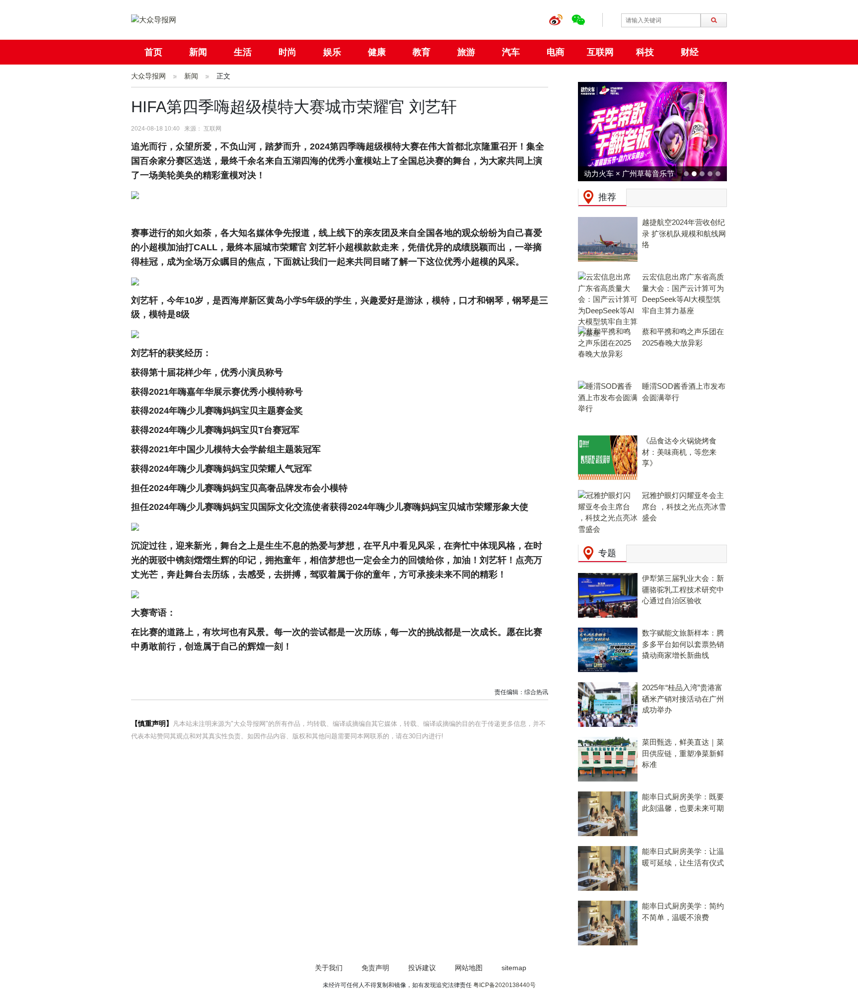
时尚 (287, 52)
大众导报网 (148, 76)
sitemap (513, 968)
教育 (421, 52)
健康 (377, 52)
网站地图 (469, 968)
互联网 (600, 52)
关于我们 (329, 968)
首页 (153, 52)
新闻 (198, 52)
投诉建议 (422, 968)
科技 (645, 52)
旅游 (466, 52)
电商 (556, 52)
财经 (690, 52)
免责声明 (375, 968)
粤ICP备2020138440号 (504, 985)
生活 (243, 52)
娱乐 (332, 52)
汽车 (511, 52)
